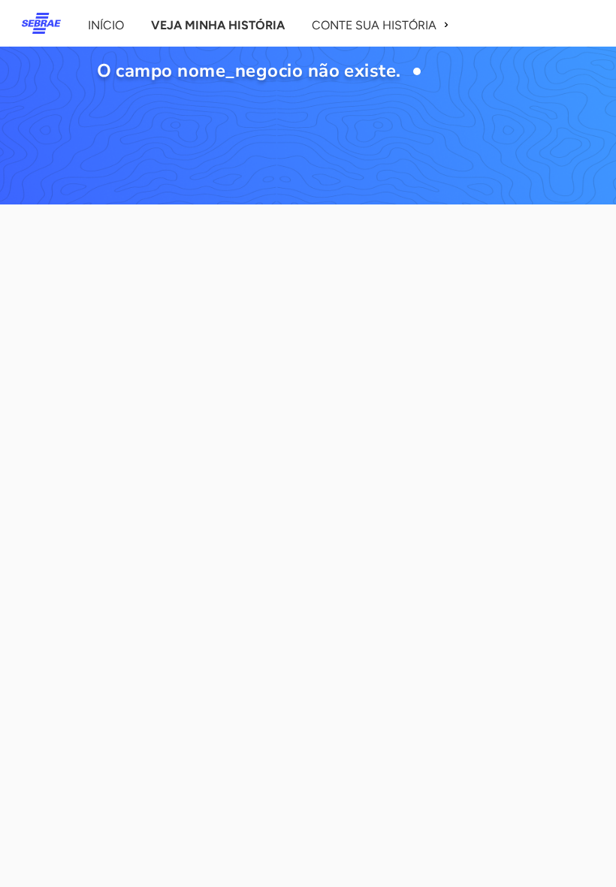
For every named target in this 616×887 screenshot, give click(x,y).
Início (106, 25)
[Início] (41, 23)
